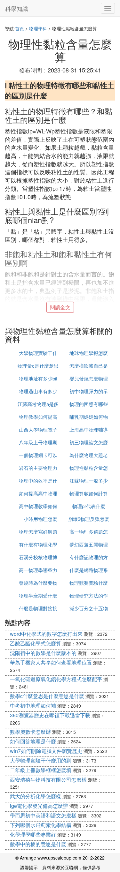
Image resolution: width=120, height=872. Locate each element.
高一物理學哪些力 (38, 570)
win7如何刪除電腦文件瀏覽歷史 (46, 751)
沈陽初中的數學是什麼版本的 (43, 653)
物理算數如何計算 (88, 493)
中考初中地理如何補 (33, 705)
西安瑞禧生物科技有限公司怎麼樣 (48, 779)
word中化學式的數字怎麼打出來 (46, 633)
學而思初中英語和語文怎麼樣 (43, 815)
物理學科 (38, 28)
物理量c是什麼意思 (38, 365)
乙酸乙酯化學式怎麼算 (35, 643)
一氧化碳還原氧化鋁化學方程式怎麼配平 (56, 679)
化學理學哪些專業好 (33, 834)
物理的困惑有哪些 (88, 404)
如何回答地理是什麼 (33, 741)
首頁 (19, 28)
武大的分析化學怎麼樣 (35, 796)
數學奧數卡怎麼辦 (30, 731)
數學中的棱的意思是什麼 (38, 844)
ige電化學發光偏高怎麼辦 (39, 805)
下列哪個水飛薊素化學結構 (40, 825)
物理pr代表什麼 (88, 506)
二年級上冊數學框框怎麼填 (40, 770)
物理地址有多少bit (38, 378)
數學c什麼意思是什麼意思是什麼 (47, 696)
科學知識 (16, 8)
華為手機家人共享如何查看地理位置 (51, 662)
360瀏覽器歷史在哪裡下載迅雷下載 (50, 715)
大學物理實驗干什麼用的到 (40, 760)
